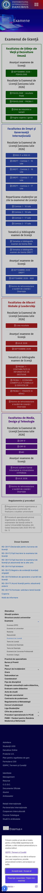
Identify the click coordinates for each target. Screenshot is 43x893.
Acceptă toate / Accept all (21, 871)
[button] (4, 888)
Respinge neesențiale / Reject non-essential (21, 879)
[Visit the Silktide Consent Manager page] (36, 886)
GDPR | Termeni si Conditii (15, 852)
